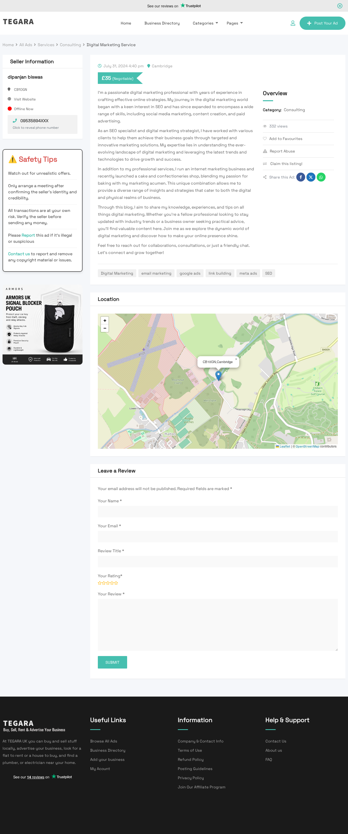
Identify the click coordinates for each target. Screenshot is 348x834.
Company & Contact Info (200, 741)
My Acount (100, 768)
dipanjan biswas (25, 77)
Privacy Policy (191, 777)
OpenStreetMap (307, 446)
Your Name (110, 501)
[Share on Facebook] (300, 177)
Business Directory (162, 23)
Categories (203, 23)
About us (273, 750)
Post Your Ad (326, 23)
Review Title (111, 551)
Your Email (109, 526)
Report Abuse (282, 151)
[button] (218, 376)
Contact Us (275, 741)
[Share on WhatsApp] (321, 177)
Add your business (107, 759)
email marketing (156, 273)
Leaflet (284, 446)
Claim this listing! (285, 163)
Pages (232, 23)
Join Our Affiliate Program (201, 787)
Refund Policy (191, 759)
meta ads (248, 273)
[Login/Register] (293, 23)
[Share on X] (310, 177)
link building (220, 273)
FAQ (268, 759)
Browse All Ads (103, 741)
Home (126, 23)
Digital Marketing (117, 273)
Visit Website (25, 99)
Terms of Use (190, 750)
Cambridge (162, 65)
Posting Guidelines (195, 768)
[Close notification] (340, 6)
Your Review (111, 594)
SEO (268, 273)
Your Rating (110, 576)
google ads (190, 273)
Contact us (19, 253)
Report (29, 235)
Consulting (294, 109)
